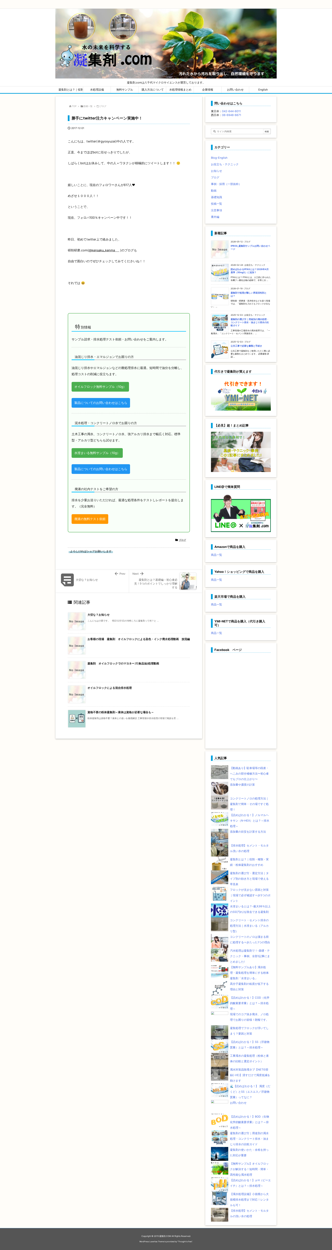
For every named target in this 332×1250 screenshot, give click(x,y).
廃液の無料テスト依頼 (89, 519)
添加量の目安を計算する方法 (248, 831)
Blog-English (219, 157)
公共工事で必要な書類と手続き (246, 345)
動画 (213, 190)
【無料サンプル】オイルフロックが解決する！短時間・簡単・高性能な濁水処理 (249, 1169)
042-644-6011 (231, 111)
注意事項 (216, 210)
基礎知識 (216, 197)
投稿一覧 (88, 106)
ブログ (103, 106)
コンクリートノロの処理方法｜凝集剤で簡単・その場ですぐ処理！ (249, 804)
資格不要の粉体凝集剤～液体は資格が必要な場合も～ (120, 712)
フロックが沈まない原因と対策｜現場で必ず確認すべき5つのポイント (250, 895)
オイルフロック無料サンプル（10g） (100, 386)
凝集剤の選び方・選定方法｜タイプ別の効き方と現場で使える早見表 (249, 878)
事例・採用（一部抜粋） (226, 184)
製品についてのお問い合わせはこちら (100, 403)
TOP (74, 106)
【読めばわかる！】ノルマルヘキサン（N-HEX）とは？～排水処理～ (249, 820)
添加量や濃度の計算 (242, 784)
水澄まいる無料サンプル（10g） (97, 453)
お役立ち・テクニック (225, 164)
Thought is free (185, 1241)
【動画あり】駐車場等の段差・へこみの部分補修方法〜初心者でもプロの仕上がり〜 (249, 773)
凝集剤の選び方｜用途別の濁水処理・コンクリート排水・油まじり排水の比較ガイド (250, 322)
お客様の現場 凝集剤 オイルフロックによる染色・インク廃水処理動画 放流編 (138, 639)
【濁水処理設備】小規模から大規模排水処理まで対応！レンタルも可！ (249, 1199)
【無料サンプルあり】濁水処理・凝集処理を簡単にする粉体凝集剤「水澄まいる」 (249, 972)
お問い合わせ (238, 1102)
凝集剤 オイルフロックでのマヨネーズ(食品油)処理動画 (123, 663)
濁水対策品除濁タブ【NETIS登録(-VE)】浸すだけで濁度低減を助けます (250, 1075)
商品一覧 (216, 555)
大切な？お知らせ (98, 614)
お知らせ (216, 171)
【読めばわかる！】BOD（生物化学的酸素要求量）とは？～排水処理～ (249, 1122)
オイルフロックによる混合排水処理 (109, 687)
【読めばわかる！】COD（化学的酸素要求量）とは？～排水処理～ (249, 1003)
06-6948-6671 (231, 115)
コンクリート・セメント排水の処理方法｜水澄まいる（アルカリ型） (249, 925)
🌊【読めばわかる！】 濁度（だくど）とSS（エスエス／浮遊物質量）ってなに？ (250, 1091)
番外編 (215, 217)
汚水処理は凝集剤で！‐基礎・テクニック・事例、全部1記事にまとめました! (250, 956)
